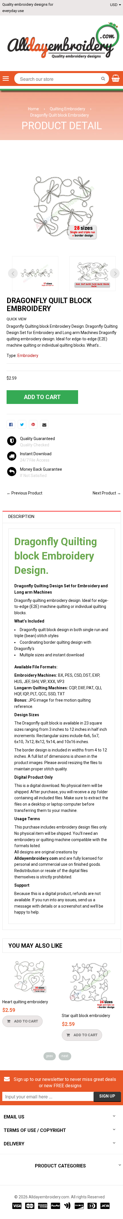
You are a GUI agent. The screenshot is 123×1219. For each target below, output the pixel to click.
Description (21, 516)
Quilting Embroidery (67, 109)
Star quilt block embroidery (86, 1015)
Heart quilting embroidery (25, 1002)
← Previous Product (24, 493)
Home (33, 109)
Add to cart (25, 1021)
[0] (11, 424)
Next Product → (107, 493)
